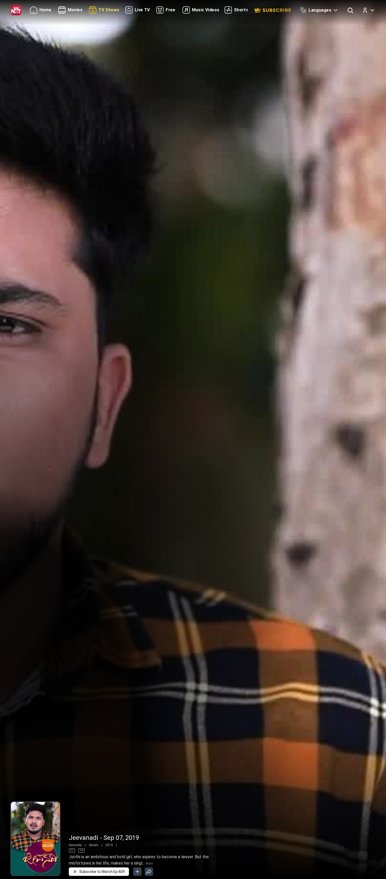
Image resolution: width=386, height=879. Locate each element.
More (149, 863)
